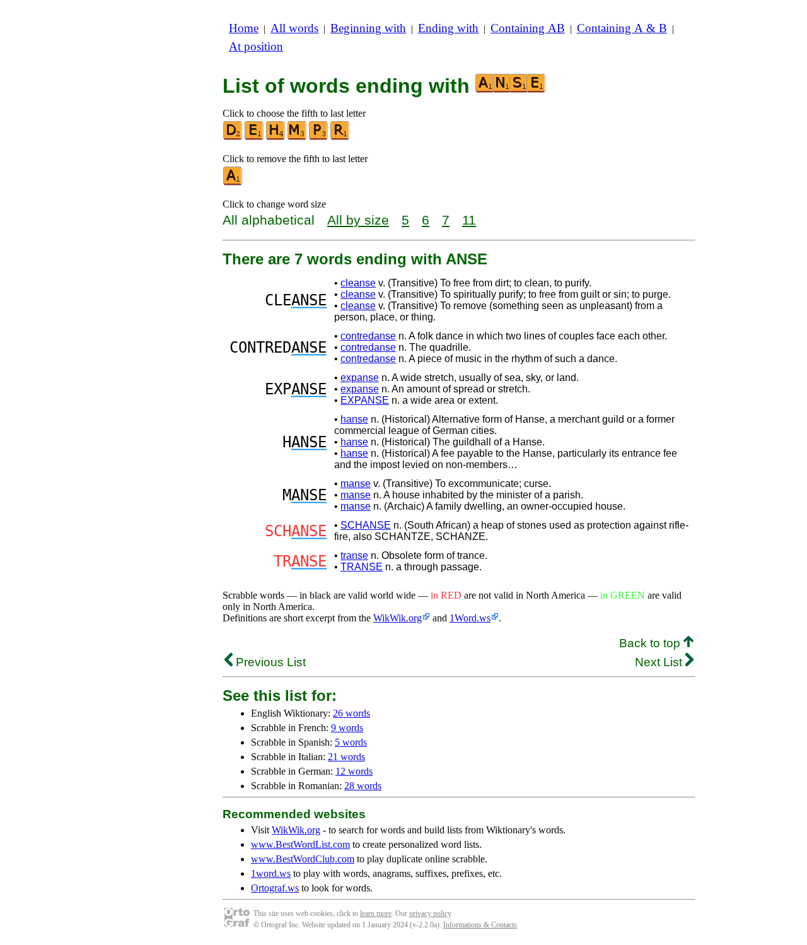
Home (243, 28)
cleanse (358, 283)
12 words (354, 771)
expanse (359, 377)
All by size (358, 220)
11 (469, 220)
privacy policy (430, 913)
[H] (276, 137)
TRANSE (361, 566)
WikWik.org (397, 618)
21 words (346, 756)
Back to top (651, 643)
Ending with (448, 28)
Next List (660, 662)
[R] (340, 137)
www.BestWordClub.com (302, 859)
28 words (362, 785)
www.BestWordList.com (300, 844)
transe (354, 555)
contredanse (368, 336)
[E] (254, 137)
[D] (233, 137)
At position (256, 46)
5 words (351, 742)
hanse (354, 419)
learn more (376, 913)
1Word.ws (470, 618)
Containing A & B (622, 28)
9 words (347, 727)
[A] (233, 182)
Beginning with (368, 28)
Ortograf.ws (275, 888)
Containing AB (528, 28)
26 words (351, 713)
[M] (297, 137)
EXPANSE (364, 400)
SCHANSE (365, 525)
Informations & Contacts (480, 924)
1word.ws (271, 873)
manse (355, 483)
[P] (319, 137)
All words (294, 28)
